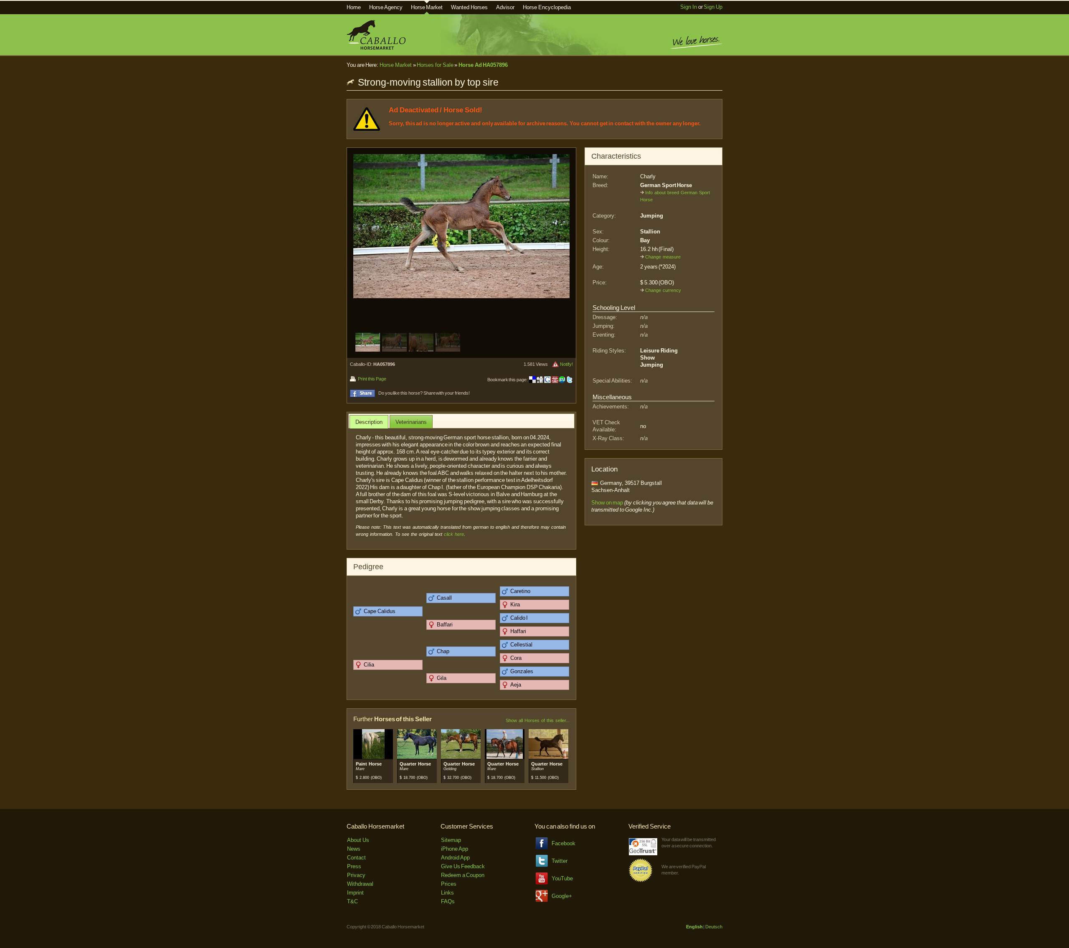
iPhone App (454, 849)
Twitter (559, 861)
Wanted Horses (469, 7)
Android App (455, 857)
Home (354, 7)
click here (454, 534)
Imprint (355, 893)
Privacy (356, 875)
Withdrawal (360, 884)
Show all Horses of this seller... (538, 720)
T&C (352, 901)
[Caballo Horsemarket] (376, 48)
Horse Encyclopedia (547, 7)
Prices (448, 884)
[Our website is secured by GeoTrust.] (643, 853)
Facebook (563, 843)
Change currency (663, 290)
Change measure (663, 256)
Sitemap (451, 840)
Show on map (607, 502)
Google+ (562, 896)
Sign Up (713, 7)
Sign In (688, 7)
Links (447, 893)
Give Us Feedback (463, 866)
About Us (358, 840)
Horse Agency (386, 7)
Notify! (566, 364)
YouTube (562, 878)
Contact (356, 857)
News (353, 849)
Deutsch (713, 926)
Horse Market (427, 7)
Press (354, 866)
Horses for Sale (435, 65)
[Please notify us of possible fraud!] (555, 364)
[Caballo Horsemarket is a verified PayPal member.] (640, 880)
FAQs (448, 901)
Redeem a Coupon (462, 875)
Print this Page (372, 378)
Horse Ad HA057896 (483, 65)
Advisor (505, 7)
